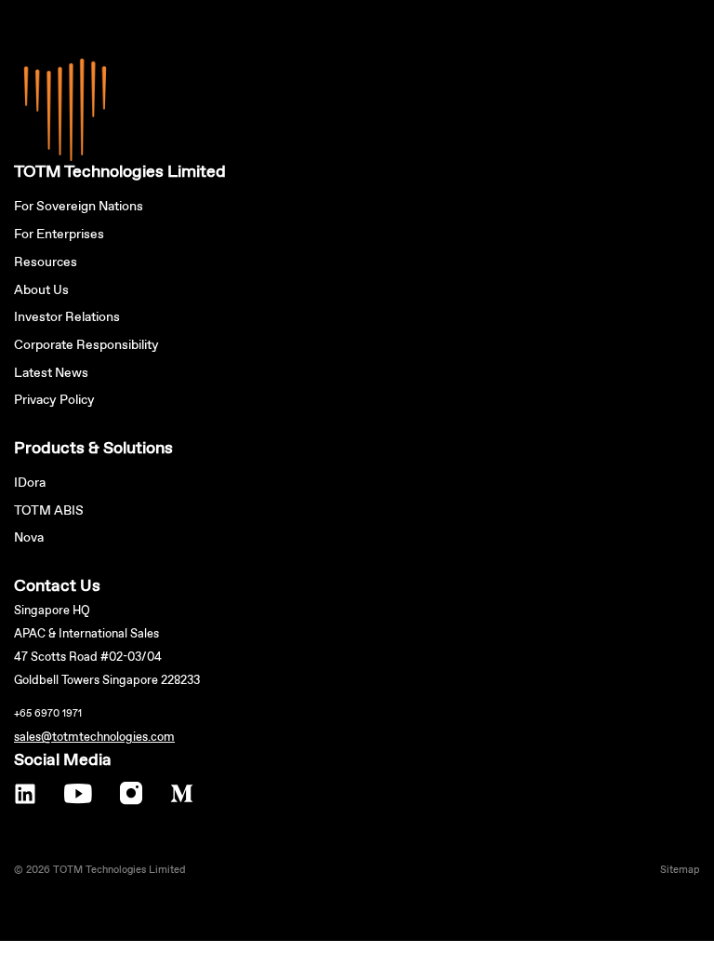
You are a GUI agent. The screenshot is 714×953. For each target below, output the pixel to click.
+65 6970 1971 (48, 713)
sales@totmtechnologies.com (94, 737)
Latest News (51, 373)
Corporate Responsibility (86, 345)
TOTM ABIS (49, 511)
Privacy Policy (54, 400)
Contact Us (57, 586)
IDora (30, 483)
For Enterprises (59, 234)
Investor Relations (67, 317)
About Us (41, 290)
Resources (45, 262)
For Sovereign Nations (78, 206)
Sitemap (680, 870)
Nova (29, 538)
